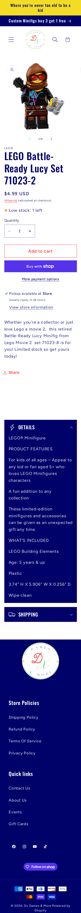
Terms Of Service (25, 741)
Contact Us (19, 788)
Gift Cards (18, 824)
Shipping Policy (23, 717)
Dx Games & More (37, 906)
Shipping (10, 200)
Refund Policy (22, 729)
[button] (11, 40)
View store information (31, 307)
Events (15, 812)
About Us (18, 800)
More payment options (40, 279)
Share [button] (14, 372)
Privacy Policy (22, 753)
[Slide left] (29, 139)
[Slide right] (51, 139)
